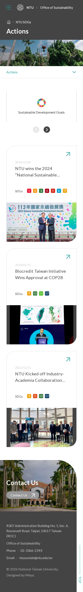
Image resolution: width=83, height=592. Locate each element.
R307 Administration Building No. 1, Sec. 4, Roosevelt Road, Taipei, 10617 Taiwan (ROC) (37, 531)
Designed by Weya (20, 575)
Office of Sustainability (56, 7)
